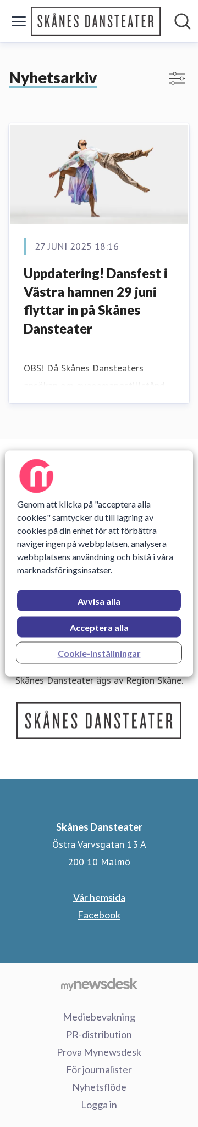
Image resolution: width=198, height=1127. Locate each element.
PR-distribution (99, 1034)
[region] (99, 564)
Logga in (99, 1104)
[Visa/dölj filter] (177, 78)
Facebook (99, 915)
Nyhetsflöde (99, 1087)
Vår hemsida (99, 897)
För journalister (99, 1069)
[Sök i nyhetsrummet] (182, 21)
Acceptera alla (99, 627)
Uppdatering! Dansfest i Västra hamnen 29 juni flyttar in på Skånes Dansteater (96, 300)
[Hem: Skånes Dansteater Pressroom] (96, 21)
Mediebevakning (99, 1017)
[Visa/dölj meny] (19, 21)
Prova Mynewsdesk (99, 1052)
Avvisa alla (99, 601)
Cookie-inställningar (99, 653)
